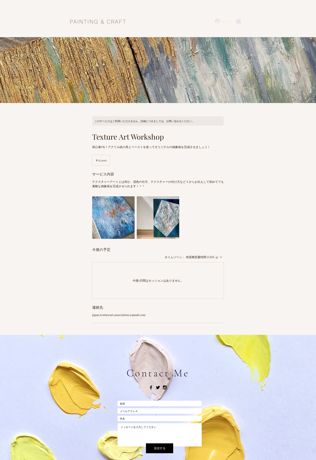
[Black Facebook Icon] (151, 387)
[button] (238, 20)
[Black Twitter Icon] (158, 387)
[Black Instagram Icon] (165, 387)
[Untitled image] (113, 217)
